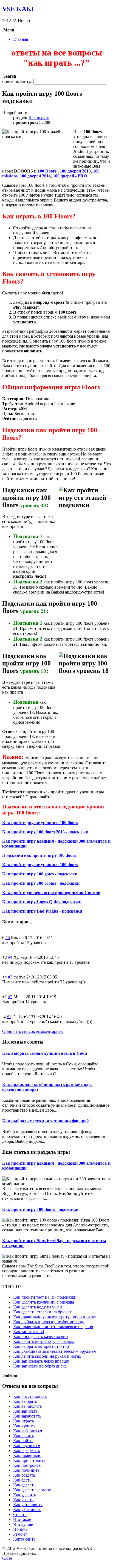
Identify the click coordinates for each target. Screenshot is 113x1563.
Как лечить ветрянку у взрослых (43, 1341)
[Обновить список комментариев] (31, 921)
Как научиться (26, 1445)
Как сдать (22, 1480)
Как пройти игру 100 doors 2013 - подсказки (45, 831)
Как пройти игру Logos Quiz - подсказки (41, 901)
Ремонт (20, 1534)
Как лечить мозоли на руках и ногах (47, 1356)
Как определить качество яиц (40, 1336)
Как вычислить (27, 1406)
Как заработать (27, 1416)
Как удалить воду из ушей (37, 1307)
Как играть (39, 117)
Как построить (27, 1465)
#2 (10, 996)
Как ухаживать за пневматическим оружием (54, 1351)
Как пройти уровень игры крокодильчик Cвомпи (51, 892)
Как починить (26, 1470)
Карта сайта (24, 1539)
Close (7, 1558)
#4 (10, 957)
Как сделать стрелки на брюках (42, 1312)
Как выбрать (25, 1401)
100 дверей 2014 (35, 176)
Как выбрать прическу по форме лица (48, 1321)
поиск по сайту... (17, 81)
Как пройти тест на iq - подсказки (45, 1297)
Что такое (22, 1519)
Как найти (23, 1440)
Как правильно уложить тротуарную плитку (54, 1316)
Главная (20, 39)
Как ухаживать (27, 1509)
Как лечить (23, 1435)
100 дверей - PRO (70, 176)
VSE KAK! (18, 9)
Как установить (28, 1504)
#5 (7, 937)
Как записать (25, 1411)
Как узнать (23, 1499)
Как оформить (26, 1450)
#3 (10, 977)
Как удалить (24, 1494)
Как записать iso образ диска (40, 1366)
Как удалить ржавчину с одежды (43, 1302)
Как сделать (24, 1485)
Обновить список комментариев (32, 1031)
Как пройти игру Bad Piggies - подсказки (42, 911)
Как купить (24, 1426)
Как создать (24, 1475)
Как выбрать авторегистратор (41, 1346)
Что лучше (23, 1524)
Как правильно (27, 1455)
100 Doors (47, 171)
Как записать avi (28, 1331)
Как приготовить (29, 1460)
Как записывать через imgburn (41, 1361)
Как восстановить (30, 1396)
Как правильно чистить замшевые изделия (53, 1326)
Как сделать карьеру (32, 1490)
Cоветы (20, 1514)
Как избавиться (27, 1430)
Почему (20, 1529)
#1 (9, 1016)
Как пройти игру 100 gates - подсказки (39, 874)
